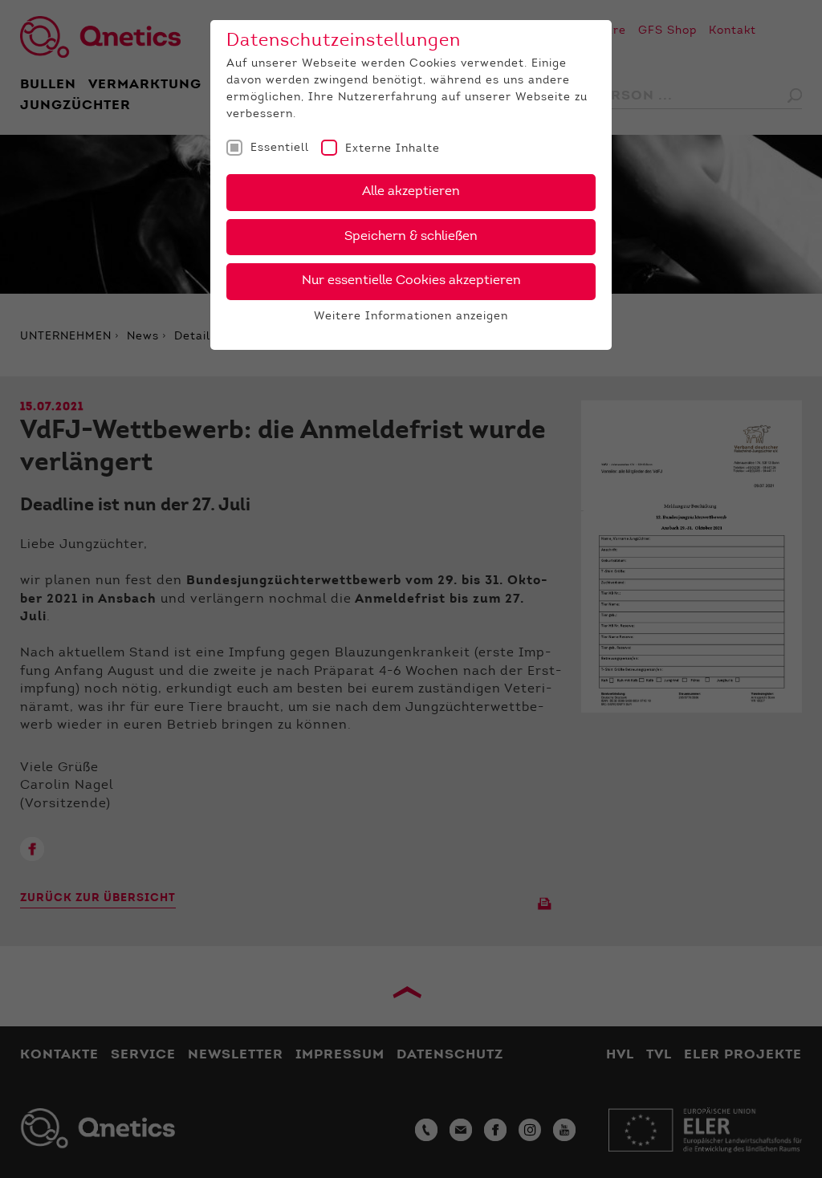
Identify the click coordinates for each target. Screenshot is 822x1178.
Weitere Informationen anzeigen (411, 317)
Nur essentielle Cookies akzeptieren (411, 280)
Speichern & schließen (411, 236)
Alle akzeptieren (411, 191)
